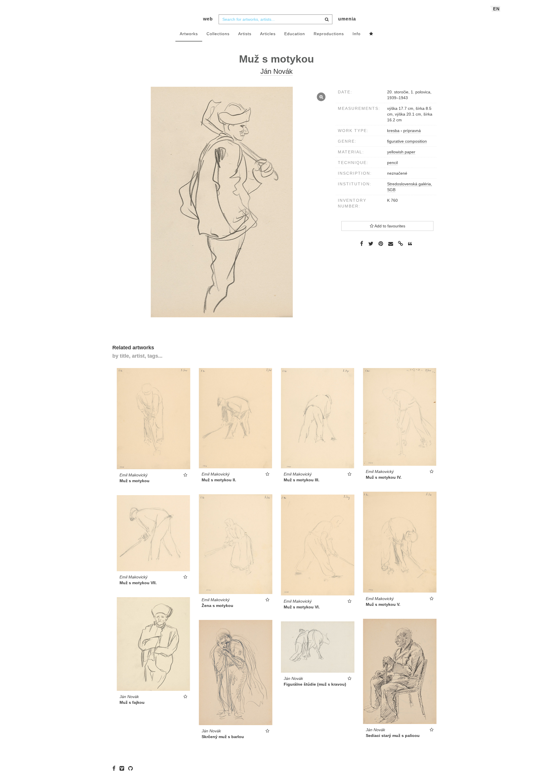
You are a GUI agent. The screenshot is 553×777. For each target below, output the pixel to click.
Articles (268, 33)
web (208, 18)
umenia (347, 18)
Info (357, 33)
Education (294, 33)
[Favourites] (371, 34)
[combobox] (275, 19)
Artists (244, 33)
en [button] (496, 8)
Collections (218, 33)
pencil (392, 162)
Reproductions (329, 33)
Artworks (189, 33)
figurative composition (407, 141)
